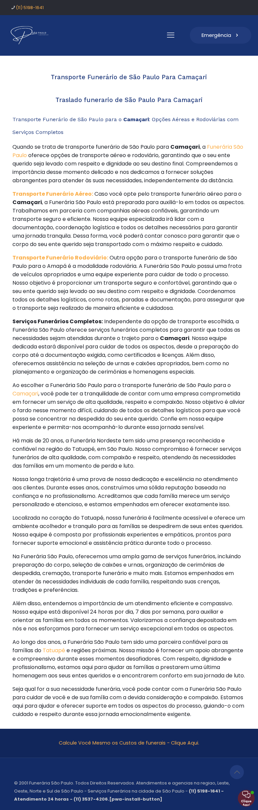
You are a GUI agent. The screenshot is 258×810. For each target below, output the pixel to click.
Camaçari (25, 393)
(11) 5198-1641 (30, 7)
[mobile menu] (170, 35)
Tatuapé (54, 650)
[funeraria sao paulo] (31, 35)
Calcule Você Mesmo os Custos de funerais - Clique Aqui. (129, 743)
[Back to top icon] (237, 772)
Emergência (216, 35)
